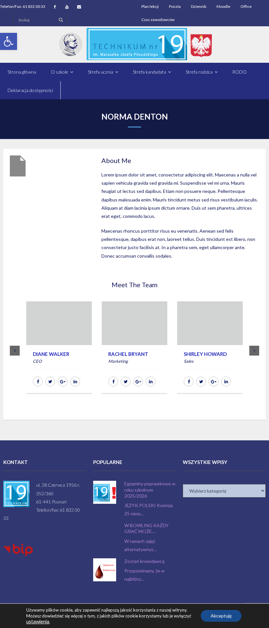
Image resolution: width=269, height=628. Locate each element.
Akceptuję (221, 615)
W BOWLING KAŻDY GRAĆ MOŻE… (146, 528)
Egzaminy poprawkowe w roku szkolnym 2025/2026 (150, 489)
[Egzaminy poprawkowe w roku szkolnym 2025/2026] (104, 492)
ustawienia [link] (37, 621)
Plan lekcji (150, 6)
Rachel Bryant (128, 354)
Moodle (223, 6)
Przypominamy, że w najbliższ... (144, 575)
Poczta (175, 6)
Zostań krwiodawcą (144, 561)
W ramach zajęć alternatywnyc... (140, 545)
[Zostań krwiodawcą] (104, 569)
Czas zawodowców (158, 19)
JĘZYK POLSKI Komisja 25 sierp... (148, 509)
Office (246, 6)
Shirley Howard (205, 354)
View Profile (59, 336)
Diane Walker (51, 354)
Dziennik (198, 6)
